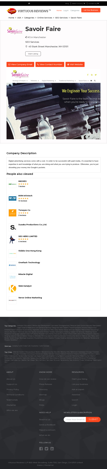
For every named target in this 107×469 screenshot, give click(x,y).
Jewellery (14, 340)
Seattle (23, 360)
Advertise (76, 394)
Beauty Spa (86, 336)
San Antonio (74, 360)
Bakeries (86, 338)
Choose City (92, 3)
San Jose (50, 360)
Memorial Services (24, 332)
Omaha (68, 358)
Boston (38, 352)
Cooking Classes (69, 332)
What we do (44, 435)
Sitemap (43, 394)
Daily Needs (59, 330)
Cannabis (54, 325)
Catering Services (60, 336)
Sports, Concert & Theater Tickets (43, 332)
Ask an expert (78, 389)
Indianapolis (13, 356)
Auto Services (44, 330)
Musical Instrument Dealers (44, 338)
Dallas (45, 354)
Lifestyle (19, 330)
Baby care (94, 336)
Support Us (12, 384)
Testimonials (12, 400)
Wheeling (88, 360)
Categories (74, 10)
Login (74, 405)
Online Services (86, 325)
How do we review (47, 379)
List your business (80, 384)
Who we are (12, 410)
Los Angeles (50, 356)
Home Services (69, 330)
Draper (57, 354)
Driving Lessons (47, 336)
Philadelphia (91, 358)
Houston (91, 354)
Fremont (70, 354)
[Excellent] (27, 184)
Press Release (45, 384)
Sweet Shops (14, 338)
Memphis (76, 356)
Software (20, 325)
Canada (46, 346)
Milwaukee (8, 358)
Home (59, 10)
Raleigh (7, 360)
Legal (19, 328)
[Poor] (19, 184)
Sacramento (64, 360)
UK (29, 346)
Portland (82, 358)
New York (45, 358)
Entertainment (10, 330)
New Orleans (54, 358)
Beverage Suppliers (26, 338)
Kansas (30, 356)
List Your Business (91, 10)
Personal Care (75, 325)
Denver (51, 354)
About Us (11, 379)
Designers (55, 328)
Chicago (89, 352)
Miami (92, 356)
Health (66, 328)
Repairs (78, 330)
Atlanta (15, 352)
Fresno (76, 354)
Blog (67, 3)
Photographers (64, 325)
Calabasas (81, 352)
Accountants (77, 338)
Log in (66, 10)
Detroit (63, 354)
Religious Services (34, 336)
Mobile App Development (41, 325)
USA (20, 346)
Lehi (43, 356)
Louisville (68, 356)
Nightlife (36, 330)
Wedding (88, 332)
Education (27, 325)
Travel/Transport (75, 328)
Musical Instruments (46, 334)
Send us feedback (47, 425)
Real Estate (96, 325)
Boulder (57, 352)
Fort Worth (83, 354)
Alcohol (84, 328)
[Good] (23, 184)
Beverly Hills (65, 352)
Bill (61, 328)
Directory (43, 389)
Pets (52, 330)
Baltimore (74, 352)
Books (7, 338)
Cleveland (38, 354)
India (25, 346)
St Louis (56, 360)
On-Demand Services (43, 328)
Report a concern (47, 430)
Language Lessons (18, 334)
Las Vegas (37, 356)
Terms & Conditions (15, 394)
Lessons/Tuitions (32, 334)
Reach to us (44, 419)
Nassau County (35, 358)
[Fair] (21, 184)
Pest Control (86, 330)
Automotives (27, 330)
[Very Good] (25, 184)
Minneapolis (17, 358)
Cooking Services (66, 338)
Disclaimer (11, 405)
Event (15, 332)
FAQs (41, 405)
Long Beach (59, 356)
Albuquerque (30, 352)
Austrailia (34, 346)
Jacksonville (23, 356)
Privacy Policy (13, 389)
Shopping (94, 330)
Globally (15, 346)
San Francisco (40, 360)
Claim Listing (33, 54)
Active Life (8, 332)
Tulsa (82, 360)
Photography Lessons (91, 334)
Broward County (47, 352)
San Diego (30, 360)
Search (75, 400)
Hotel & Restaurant (28, 328)
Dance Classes (22, 336)
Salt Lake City (15, 360)
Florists (57, 338)
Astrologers (59, 332)
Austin (21, 352)
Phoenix (75, 358)
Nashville (26, 358)
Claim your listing (79, 379)
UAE (41, 346)
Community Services (74, 336)
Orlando (62, 358)
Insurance (58, 334)
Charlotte (23, 354)
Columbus (30, 354)
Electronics (92, 328)
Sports (65, 334)
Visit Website (76, 64)
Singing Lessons (10, 336)
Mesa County (84, 356)
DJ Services (80, 332)
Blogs (41, 400)
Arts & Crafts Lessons (75, 334)
